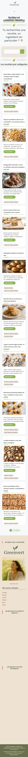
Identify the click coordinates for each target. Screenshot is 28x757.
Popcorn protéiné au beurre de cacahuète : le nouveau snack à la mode (14, 122)
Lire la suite (8, 106)
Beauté (4, 595)
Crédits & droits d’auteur (17, 748)
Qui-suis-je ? (14, 584)
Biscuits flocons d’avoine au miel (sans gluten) (13, 300)
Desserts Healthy (8, 288)
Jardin (4, 597)
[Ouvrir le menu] (14, 11)
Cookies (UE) (15, 748)
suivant (17, 530)
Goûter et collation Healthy (11, 111)
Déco (3, 602)
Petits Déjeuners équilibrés (10, 432)
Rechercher (22, 51)
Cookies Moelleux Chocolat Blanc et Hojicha (12, 442)
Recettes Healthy (8, 384)
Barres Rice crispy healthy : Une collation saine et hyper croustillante (14, 76)
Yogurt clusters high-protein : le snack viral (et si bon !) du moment (14, 347)
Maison (4, 600)
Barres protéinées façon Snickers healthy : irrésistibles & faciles (14, 488)
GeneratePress (14, 755)
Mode (4, 605)
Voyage (4, 592)
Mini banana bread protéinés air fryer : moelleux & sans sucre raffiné (14, 395)
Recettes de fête (8, 336)
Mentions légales (10, 746)
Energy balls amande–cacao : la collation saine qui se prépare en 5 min (14, 167)
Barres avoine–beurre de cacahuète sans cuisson (12, 211)
